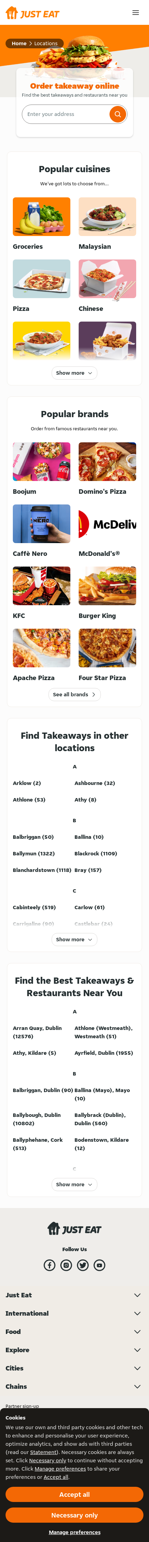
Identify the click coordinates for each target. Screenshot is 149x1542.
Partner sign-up (22, 1406)
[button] (117, 114)
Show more (70, 372)
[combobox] (65, 114)
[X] (83, 1265)
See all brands (70, 694)
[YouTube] (99, 1265)
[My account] (135, 12)
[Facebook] (49, 1265)
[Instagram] (66, 1265)
